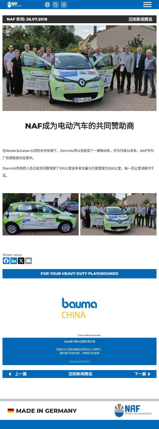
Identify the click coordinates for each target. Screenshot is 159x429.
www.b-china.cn (79, 361)
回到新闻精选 (140, 19)
